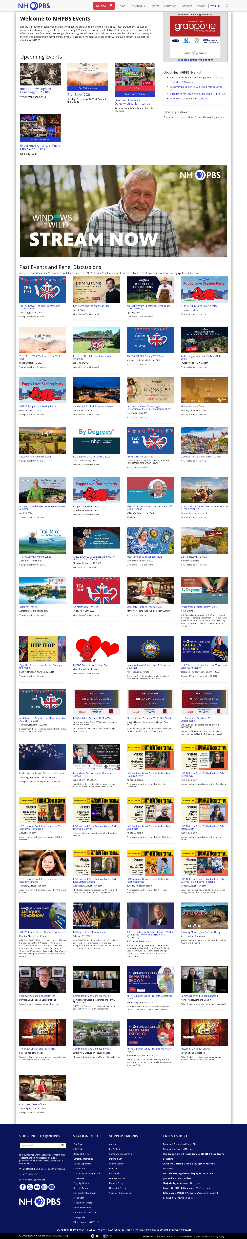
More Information (135, 94)
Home (121, 6)
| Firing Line (181, 1183)
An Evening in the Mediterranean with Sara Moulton (42, 507)
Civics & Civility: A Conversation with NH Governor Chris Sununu (94, 558)
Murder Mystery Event (193, 406)
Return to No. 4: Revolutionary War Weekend (92, 357)
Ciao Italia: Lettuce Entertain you (144, 606)
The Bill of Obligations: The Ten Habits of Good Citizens (149, 507)
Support (186, 6)
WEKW (102, 1229)
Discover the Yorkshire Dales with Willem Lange (132, 101)
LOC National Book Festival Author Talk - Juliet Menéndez (149, 880)
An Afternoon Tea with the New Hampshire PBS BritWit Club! (42, 719)
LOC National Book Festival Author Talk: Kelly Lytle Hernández (41, 827)
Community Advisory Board (86, 1173)
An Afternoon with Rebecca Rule (144, 556)
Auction (112, 1144)
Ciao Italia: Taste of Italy (32, 1104)
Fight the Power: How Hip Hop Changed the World (41, 666)
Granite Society (116, 1163)
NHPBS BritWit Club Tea (140, 456)
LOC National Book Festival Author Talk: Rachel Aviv (202, 774)
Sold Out (135, 88)
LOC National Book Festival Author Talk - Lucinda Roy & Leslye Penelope (203, 880)
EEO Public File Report (120, 1229)
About (201, 6)
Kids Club (113, 1168)
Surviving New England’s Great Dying (200, 932)
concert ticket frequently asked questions (201, 117)
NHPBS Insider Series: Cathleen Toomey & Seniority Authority (204, 666)
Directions (188, 1236)
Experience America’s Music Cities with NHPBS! (40, 147)
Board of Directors (82, 1154)
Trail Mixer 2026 (79, 94)
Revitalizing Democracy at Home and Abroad (93, 774)
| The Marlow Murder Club (180, 1144)
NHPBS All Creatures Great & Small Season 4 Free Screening (204, 507)
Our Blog (77, 1144)
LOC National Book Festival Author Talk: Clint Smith (149, 827)
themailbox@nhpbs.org (34, 1179)
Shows (155, 6)
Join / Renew (202, 1236)
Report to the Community (85, 1212)
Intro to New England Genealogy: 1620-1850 (35, 90)
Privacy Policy (217, 1236)
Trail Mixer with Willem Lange (35, 556)
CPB (109, 1235)
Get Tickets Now (88, 88)
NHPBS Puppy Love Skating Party (199, 305)
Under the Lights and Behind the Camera (41, 773)
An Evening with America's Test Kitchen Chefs (202, 357)
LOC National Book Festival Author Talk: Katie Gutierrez (149, 774)
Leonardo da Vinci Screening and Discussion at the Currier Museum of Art (149, 407)
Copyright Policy (81, 1183)
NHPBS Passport (117, 1178)
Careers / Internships (83, 1158)
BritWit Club (114, 1149)
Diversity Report (81, 1188)
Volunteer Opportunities (120, 1193)
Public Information (82, 1207)
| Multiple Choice (178, 1197)
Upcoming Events (117, 1188)
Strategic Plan (79, 1217)
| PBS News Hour (187, 1188)
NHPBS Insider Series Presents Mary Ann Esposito (149, 1050)
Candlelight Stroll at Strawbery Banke (93, 406)
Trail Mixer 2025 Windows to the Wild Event (39, 357)
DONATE (102, 6)
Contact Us (78, 1178)
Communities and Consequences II (38, 995)
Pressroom (78, 1197)
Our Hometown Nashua (194, 556)
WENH (82, 1229)
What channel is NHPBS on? (86, 1222)
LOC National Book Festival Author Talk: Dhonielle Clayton (95, 827)
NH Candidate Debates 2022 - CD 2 (92, 718)
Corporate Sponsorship (120, 1154)
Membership (115, 1173)
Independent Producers (84, 1193)
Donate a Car (115, 1158)
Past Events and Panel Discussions (189, 98)
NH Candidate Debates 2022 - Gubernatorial (197, 719)
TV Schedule (138, 6)
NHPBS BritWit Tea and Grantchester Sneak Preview (39, 307)
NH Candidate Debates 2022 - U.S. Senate (149, 718)
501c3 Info (78, 1149)
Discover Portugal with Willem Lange (201, 456)
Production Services (82, 1202)
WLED (92, 1229)
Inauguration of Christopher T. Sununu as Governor (149, 666)
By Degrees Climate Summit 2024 (91, 456)
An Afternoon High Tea (85, 606)
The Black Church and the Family (37, 1048)
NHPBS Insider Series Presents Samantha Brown (149, 997)
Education (170, 6)
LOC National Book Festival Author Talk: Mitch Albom (202, 827)
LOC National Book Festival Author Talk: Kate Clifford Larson (95, 880)
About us (161, 1236)
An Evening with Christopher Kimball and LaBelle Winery (149, 307)
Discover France (28, 606)
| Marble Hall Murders (178, 1149)
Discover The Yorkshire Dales (35, 456)
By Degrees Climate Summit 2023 (199, 606)
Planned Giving (116, 1183)
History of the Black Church (195, 1048)
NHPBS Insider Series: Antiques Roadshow (42, 932)
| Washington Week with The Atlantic (191, 1193)
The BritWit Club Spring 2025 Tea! (145, 356)
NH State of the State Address (89, 932)
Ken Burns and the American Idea (91, 305)
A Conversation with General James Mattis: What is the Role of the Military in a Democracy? (150, 934)
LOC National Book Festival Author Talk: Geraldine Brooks (41, 880)
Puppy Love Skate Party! (86, 506)
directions (60, 1168)
